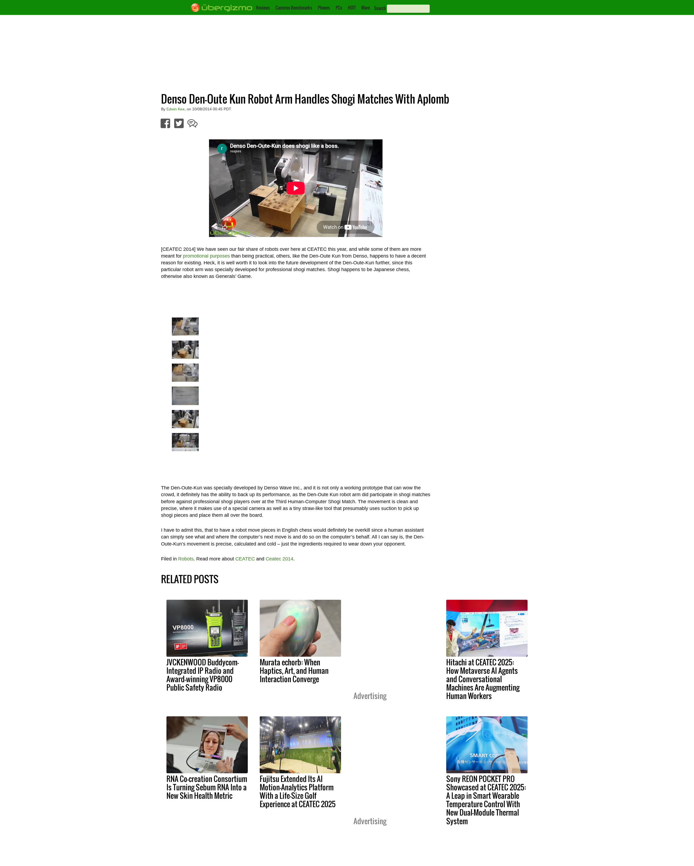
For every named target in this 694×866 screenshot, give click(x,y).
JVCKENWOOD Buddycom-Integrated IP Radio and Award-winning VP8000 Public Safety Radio (202, 675)
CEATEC (245, 559)
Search (380, 8)
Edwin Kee (175, 109)
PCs (339, 7)
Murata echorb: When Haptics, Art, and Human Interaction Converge (294, 670)
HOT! (352, 7)
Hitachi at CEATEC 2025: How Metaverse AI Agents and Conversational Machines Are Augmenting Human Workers (482, 679)
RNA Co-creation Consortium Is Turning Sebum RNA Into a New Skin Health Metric (206, 787)
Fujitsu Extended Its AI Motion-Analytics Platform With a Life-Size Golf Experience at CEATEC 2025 (298, 791)
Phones (324, 7)
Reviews (263, 7)
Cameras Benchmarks (293, 7)
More (365, 7)
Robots (186, 559)
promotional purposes (206, 256)
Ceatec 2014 (279, 559)
